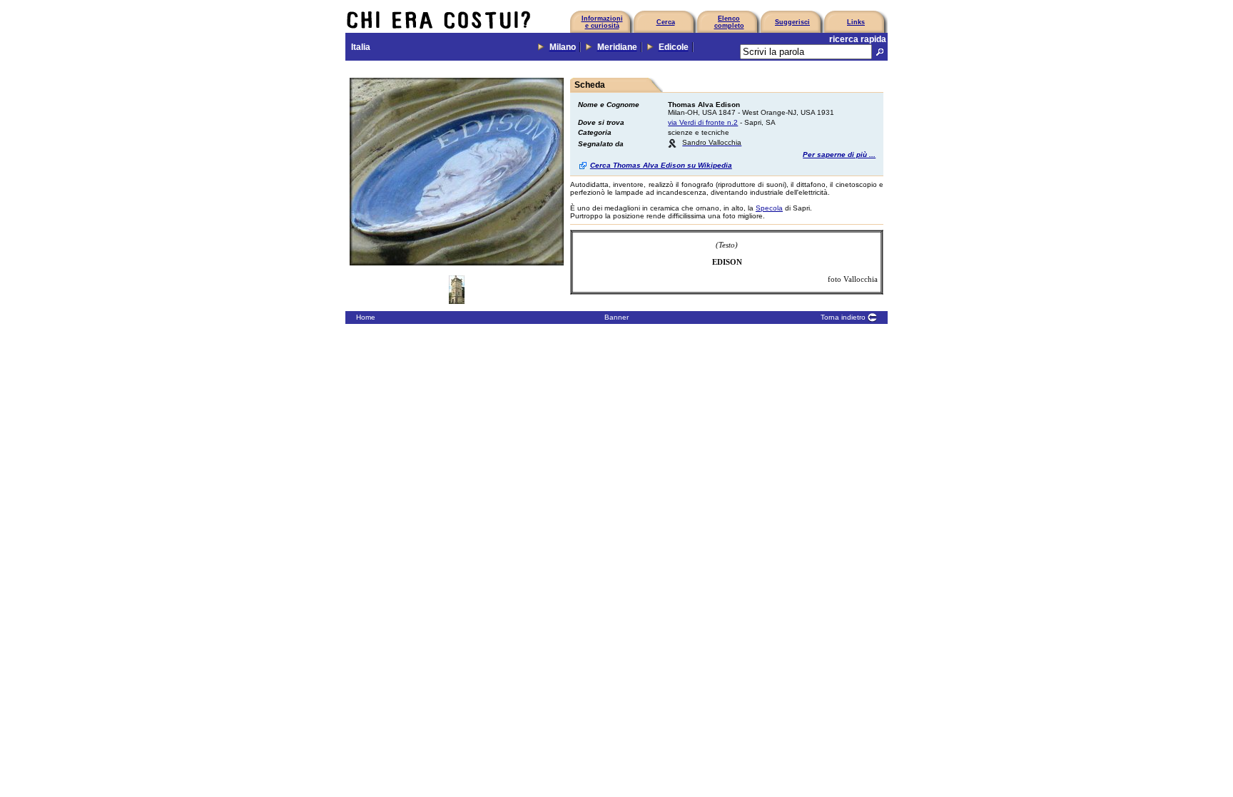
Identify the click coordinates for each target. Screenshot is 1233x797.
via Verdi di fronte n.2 (703, 122)
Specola (769, 208)
